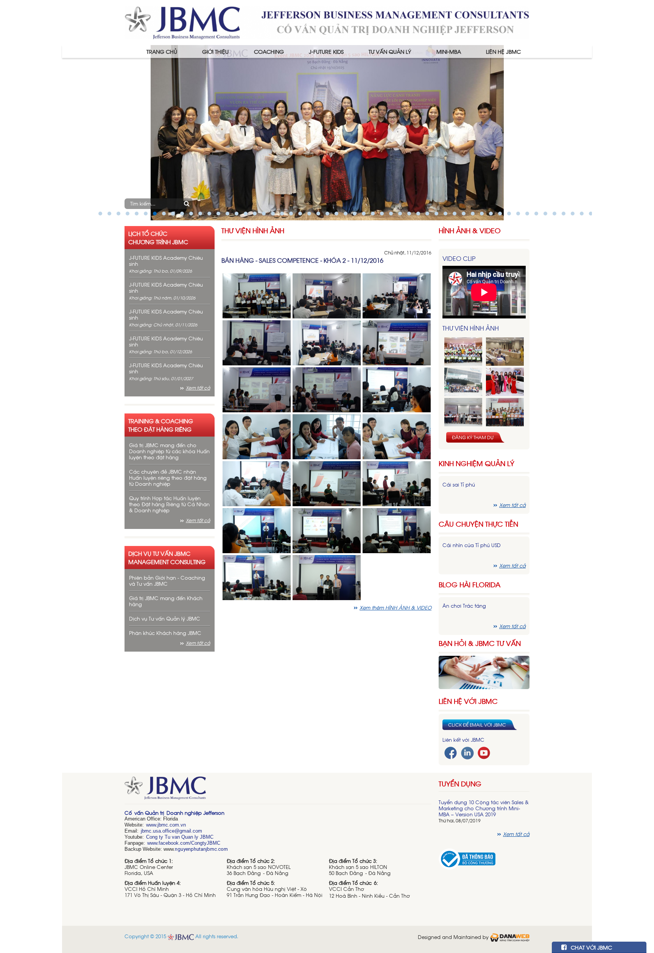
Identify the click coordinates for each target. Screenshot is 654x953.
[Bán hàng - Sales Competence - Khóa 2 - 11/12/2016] (257, 295)
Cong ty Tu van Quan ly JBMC (179, 837)
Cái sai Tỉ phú (458, 484)
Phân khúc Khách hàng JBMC (165, 633)
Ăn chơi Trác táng (464, 605)
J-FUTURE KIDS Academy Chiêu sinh (166, 260)
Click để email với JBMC (477, 725)
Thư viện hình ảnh (252, 230)
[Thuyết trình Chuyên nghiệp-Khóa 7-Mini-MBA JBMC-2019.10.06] (505, 351)
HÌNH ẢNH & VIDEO (470, 230)
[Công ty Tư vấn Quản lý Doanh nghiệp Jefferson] (327, 22)
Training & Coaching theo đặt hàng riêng (160, 425)
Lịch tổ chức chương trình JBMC (158, 237)
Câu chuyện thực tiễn (478, 523)
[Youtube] (484, 752)
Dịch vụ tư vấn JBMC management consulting (167, 557)
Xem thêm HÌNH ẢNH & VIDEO (395, 607)
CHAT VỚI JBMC (590, 947)
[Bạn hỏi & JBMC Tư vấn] (484, 671)
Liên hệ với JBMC (468, 701)
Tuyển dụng (460, 783)
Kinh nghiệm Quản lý (476, 463)
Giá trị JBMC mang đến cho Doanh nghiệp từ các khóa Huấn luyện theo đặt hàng (169, 451)
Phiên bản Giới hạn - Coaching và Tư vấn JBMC (167, 580)
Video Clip (458, 258)
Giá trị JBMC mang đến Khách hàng (165, 601)
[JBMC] (278, 791)
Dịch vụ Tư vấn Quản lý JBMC (164, 618)
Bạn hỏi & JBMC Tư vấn (480, 643)
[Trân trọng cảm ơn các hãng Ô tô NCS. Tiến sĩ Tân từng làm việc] (505, 382)
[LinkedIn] (467, 752)
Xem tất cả (198, 388)
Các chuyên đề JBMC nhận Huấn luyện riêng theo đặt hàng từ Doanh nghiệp (168, 477)
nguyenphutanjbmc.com (201, 849)
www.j (152, 825)
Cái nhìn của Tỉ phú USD (471, 545)
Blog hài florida (469, 584)
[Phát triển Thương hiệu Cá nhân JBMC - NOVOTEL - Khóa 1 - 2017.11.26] (463, 382)
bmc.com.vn (172, 825)
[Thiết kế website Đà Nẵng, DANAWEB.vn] (509, 937)
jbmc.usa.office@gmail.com (171, 831)
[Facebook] (450, 752)
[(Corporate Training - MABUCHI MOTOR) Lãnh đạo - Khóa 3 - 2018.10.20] (505, 412)
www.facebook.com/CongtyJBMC (183, 843)
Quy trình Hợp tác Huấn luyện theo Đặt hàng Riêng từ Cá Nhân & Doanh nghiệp (169, 504)
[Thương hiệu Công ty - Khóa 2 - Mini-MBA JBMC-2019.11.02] (463, 412)
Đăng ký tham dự (473, 437)
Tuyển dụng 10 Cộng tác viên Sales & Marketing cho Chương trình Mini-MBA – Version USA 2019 (484, 808)
